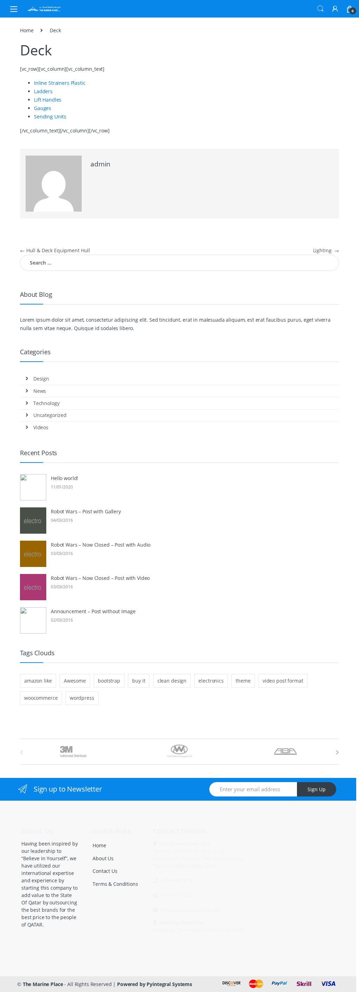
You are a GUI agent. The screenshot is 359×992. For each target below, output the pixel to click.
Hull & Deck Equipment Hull (55, 250)
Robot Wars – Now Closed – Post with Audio (100, 544)
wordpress (82, 698)
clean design (172, 680)
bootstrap (109, 680)
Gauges (42, 108)
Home (26, 30)
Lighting (326, 250)
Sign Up (316, 789)
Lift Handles (47, 99)
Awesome (75, 680)
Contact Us (105, 871)
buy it (138, 680)
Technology (46, 403)
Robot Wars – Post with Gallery (86, 511)
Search (320, 9)
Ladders (43, 91)
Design (41, 378)
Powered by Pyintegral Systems (154, 984)
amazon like (38, 680)
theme (243, 680)
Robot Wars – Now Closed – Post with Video (100, 578)
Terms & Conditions (115, 884)
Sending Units (50, 116)
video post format (283, 680)
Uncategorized (50, 415)
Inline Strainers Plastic (60, 83)
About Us (103, 858)
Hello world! (64, 478)
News (39, 391)
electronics (210, 680)
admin (100, 164)
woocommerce (40, 698)
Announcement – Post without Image (93, 611)
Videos (40, 427)
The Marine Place (43, 984)
